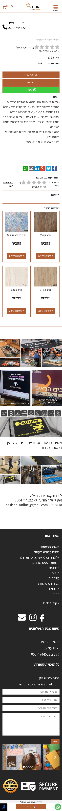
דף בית (57, 39)
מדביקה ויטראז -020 (16, 235)
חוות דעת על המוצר (48, 177)
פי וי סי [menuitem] (55, 573)
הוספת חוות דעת (8, 184)
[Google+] (42, 168)
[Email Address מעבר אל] (22, 619)
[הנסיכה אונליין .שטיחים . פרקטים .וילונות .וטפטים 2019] (33, 6)
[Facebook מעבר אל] (42, 619)
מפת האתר (52, 536)
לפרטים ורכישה (45, 256)
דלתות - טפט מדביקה (44, 39)
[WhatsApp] (25, 168)
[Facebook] (54, 168)
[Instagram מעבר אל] (33, 619)
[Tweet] (48, 168)
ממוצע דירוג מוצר (31, 184)
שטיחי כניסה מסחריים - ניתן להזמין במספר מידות (34, 445)
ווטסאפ (30, 90)
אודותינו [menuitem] (54, 588)
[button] (6, 757)
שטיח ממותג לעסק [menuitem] (47, 552)
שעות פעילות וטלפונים (44, 628)
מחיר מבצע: (53, 63)
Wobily (22, 802)
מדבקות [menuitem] (54, 578)
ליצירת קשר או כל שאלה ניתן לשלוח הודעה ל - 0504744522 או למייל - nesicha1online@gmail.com (34, 500)
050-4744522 (16, 28)
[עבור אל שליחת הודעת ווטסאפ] (58, 807)
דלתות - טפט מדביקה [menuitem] (45, 562)
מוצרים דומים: (51, 208)
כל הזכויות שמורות (47, 664)
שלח (55, 741)
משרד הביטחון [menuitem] (50, 547)
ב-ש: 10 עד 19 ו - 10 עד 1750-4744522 (45, 648)
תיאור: (56, 97)
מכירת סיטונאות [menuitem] (49, 583)
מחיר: (54, 57)
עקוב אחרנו (51, 603)
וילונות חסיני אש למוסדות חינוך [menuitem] (39, 557)
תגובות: (55, 195)
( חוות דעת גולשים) (25, 47)
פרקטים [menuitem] (54, 567)
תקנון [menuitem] (56, 594)
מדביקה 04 (45, 290)
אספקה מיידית (15, 25)
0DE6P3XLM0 (46, 51)
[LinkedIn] (37, 168)
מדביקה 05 (45, 235)
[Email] (31, 168)
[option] (31, 757)
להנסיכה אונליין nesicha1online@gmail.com (38, 681)
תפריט (55, 10)
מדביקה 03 (16, 290)
